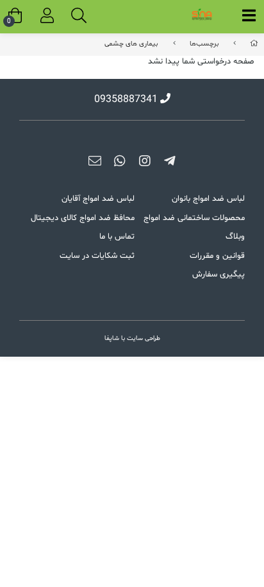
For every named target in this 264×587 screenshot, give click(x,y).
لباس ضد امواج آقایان (98, 199)
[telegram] (169, 163)
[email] (95, 163)
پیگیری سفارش (218, 274)
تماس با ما (117, 236)
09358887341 (126, 99)
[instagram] (144, 163)
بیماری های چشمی (131, 44)
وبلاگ (235, 236)
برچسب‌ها (204, 44)
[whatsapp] (119, 163)
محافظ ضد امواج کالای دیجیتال (83, 218)
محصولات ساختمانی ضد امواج (194, 218)
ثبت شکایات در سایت (97, 256)
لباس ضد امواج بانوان (208, 199)
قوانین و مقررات (217, 256)
